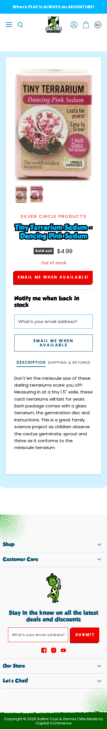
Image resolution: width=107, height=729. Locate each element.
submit (85, 634)
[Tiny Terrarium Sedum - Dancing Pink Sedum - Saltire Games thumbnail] (21, 194)
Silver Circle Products (53, 216)
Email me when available (53, 343)
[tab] (31, 363)
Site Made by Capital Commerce (69, 721)
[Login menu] (98, 25)
